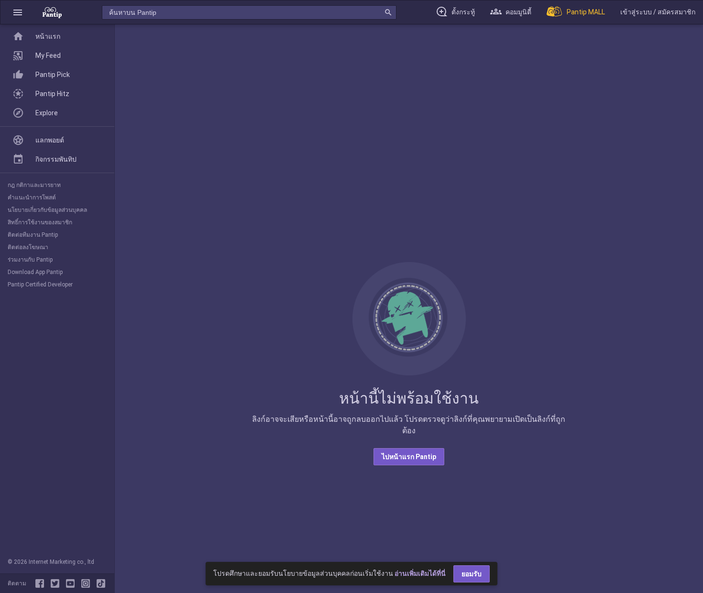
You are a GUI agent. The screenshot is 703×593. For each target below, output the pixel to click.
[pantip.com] (52, 12)
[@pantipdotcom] (87, 583)
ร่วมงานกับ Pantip (30, 259)
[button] (17, 12)
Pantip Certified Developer (40, 284)
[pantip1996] (72, 583)
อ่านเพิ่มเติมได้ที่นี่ (420, 573)
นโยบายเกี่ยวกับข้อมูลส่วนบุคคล (47, 210)
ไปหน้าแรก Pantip (409, 457)
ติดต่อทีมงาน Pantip (33, 234)
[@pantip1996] (101, 583)
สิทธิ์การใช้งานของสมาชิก (40, 222)
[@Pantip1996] (57, 583)
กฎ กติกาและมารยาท (34, 185)
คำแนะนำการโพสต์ (32, 197)
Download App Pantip (35, 272)
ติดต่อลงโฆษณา (28, 247)
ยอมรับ (471, 574)
